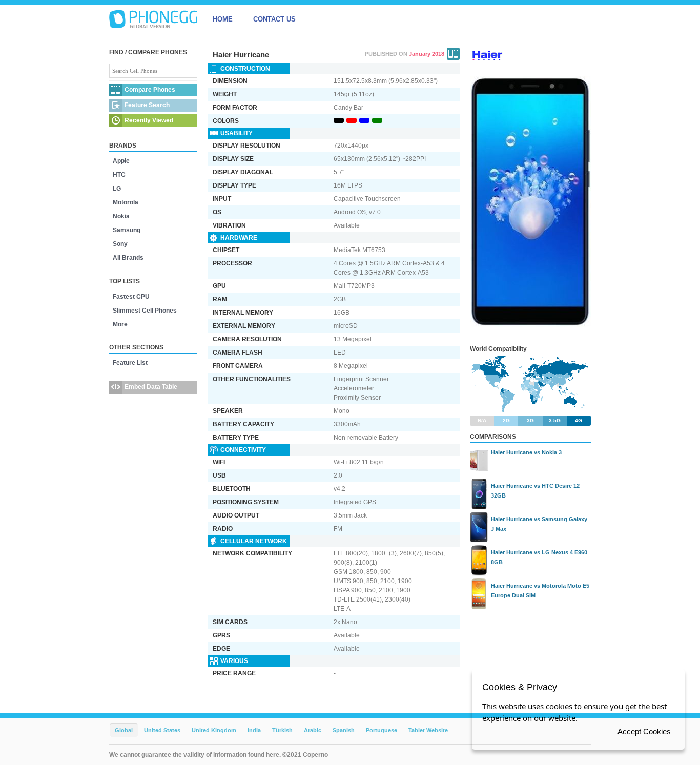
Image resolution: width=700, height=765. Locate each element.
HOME (223, 19)
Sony (120, 243)
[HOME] (153, 19)
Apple (121, 160)
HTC (119, 174)
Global (124, 730)
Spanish (344, 730)
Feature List (130, 362)
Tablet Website (428, 730)
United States (162, 730)
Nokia (121, 216)
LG (117, 188)
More (120, 324)
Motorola (125, 202)
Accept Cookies (644, 731)
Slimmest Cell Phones (145, 310)
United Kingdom (214, 730)
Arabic (312, 730)
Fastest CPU (131, 296)
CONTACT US (274, 19)
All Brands (128, 257)
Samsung (126, 230)
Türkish (282, 730)
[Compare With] (453, 54)
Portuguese (381, 730)
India (254, 730)
